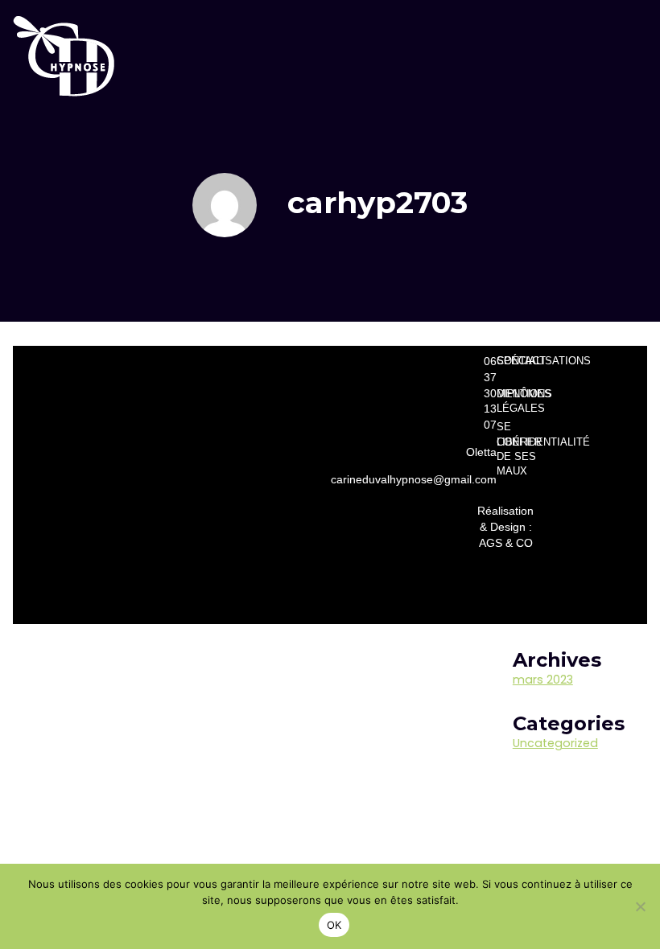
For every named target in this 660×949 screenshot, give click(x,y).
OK (334, 924)
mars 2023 (543, 680)
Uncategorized (555, 743)
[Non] (640, 906)
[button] (610, 55)
